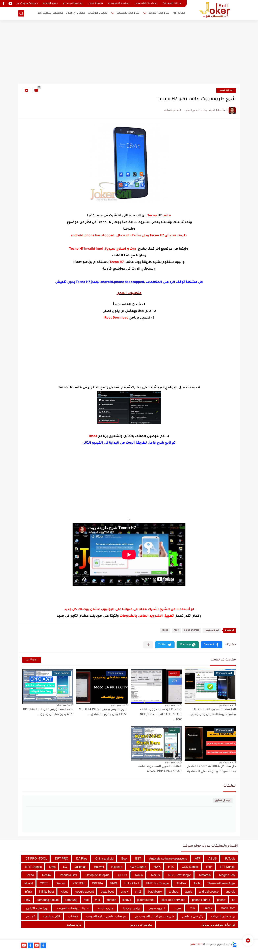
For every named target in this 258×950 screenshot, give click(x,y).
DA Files (81, 858)
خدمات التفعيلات (171, 3)
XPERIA (97, 883)
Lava (52, 866)
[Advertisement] (129, 52)
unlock (208, 908)
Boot (124, 858)
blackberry (155, 891)
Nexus (155, 875)
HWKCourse (137, 866)
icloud (64, 891)
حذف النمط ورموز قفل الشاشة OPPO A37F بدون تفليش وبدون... (48, 712)
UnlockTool (131, 883)
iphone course (200, 899)
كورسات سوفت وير (27, 3)
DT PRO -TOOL (36, 858)
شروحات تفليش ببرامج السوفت (106, 916)
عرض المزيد (31, 659)
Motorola (205, 875)
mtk (97, 899)
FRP (209, 866)
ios (233, 899)
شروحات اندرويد (159, 13)
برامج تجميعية (131, 908)
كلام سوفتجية (51, 916)
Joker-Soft (196, 944)
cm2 (138, 891)
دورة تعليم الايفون (37, 908)
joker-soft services (173, 899)
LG (65, 866)
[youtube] (10, 3)
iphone (220, 899)
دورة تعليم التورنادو (223, 916)
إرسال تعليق (223, 800)
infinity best (46, 891)
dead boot (107, 891)
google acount (84, 891)
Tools (197, 883)
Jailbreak (80, 866)
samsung (71, 899)
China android (191, 630)
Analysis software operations (168, 858)
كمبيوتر (30, 916)
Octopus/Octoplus (97, 875)
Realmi (46, 875)
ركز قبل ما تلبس (192, 916)
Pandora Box (68, 875)
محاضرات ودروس (141, 924)
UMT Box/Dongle (157, 883)
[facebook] (3, 3)
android (230, 891)
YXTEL (44, 883)
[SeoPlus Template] (234, 944)
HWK (157, 866)
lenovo (126, 899)
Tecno (165, 630)
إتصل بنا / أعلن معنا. (146, 3)
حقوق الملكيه (50, 3)
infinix (28, 891)
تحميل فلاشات (97, 13)
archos (173, 891)
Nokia (139, 875)
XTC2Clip (78, 883)
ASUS (212, 858)
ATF (197, 858)
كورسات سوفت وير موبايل (218, 924)
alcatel (28, 883)
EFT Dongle (227, 866)
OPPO (122, 875)
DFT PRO (61, 858)
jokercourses (145, 899)
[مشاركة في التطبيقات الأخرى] (148, 644)
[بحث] (21, 13)
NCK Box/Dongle (179, 875)
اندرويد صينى (226, 90)
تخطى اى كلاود (75, 13)
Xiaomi (60, 883)
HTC (171, 866)
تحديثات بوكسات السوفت (73, 908)
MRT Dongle (33, 866)
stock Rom (228, 908)
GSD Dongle (190, 866)
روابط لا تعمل (95, 3)
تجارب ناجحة (106, 908)
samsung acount (48, 899)
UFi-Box (181, 883)
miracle (111, 899)
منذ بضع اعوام (226, 705)
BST (138, 858)
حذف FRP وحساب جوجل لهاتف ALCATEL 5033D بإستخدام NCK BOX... (161, 715)
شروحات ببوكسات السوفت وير (154, 916)
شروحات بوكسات (128, 13)
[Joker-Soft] (215, 10)
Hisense (116, 866)
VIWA (114, 883)
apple (188, 891)
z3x (192, 908)
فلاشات (73, 916)
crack (124, 891)
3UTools (230, 858)
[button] (211, 644)
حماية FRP (179, 13)
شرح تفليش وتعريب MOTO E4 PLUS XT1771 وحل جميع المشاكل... (103, 712)
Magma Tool (227, 875)
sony (27, 899)
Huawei (99, 866)
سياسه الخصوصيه (118, 3)
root (176, 630)
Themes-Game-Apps (221, 883)
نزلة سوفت (74, 924)
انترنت (178, 908)
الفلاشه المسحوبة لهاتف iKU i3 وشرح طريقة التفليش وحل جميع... (212, 712)
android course (208, 891)
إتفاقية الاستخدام (72, 3)
